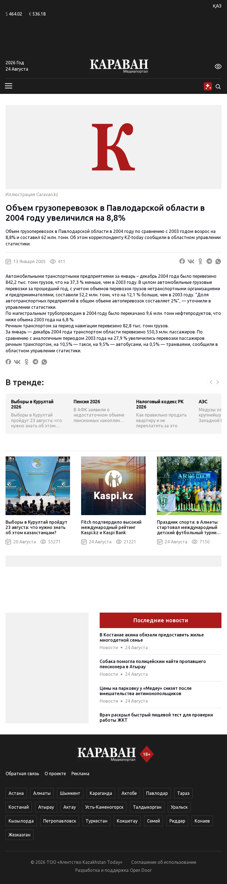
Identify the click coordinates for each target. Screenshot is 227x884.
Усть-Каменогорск (104, 807)
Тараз (183, 793)
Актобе (129, 793)
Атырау (46, 807)
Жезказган (19, 834)
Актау (69, 807)
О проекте (55, 773)
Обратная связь (22, 773)
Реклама (80, 773)
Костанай (19, 807)
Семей (153, 820)
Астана (16, 793)
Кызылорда (21, 820)
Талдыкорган (147, 807)
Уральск (179, 807)
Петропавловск (59, 820)
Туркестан (96, 820)
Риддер (177, 820)
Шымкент (70, 793)
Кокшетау (127, 820)
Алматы (42, 793)
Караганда (101, 793)
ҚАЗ (217, 5)
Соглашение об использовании (163, 862)
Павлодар (157, 793)
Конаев (202, 820)
